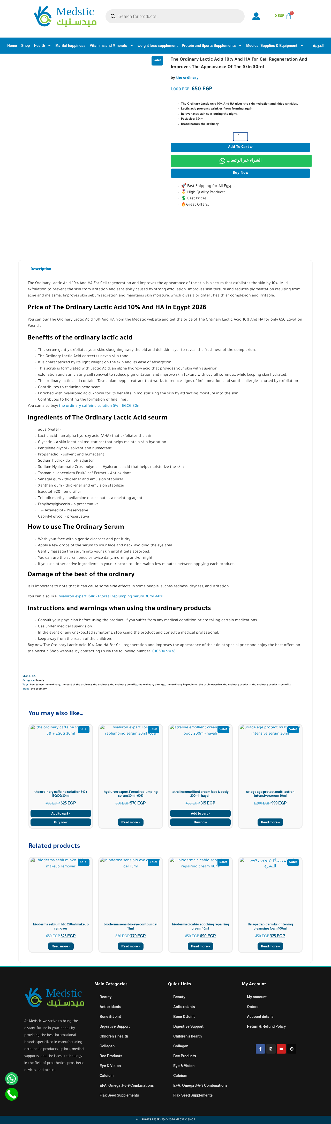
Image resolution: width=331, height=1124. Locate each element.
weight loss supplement (158, 45)
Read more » (130, 822)
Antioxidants (110, 1007)
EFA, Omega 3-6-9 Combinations (127, 1085)
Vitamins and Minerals (108, 45)
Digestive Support (115, 1026)
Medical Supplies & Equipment (271, 45)
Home (12, 45)
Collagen (107, 1046)
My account (257, 997)
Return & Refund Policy (266, 1026)
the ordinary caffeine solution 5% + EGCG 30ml (100, 406)
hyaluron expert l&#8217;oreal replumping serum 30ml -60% (111, 597)
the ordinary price (210, 685)
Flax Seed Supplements (119, 1095)
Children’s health (114, 1036)
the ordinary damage (151, 685)
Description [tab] (41, 269)
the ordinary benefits (123, 685)
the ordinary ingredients (182, 685)
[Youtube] (281, 1049)
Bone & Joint (110, 1016)
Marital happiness (70, 45)
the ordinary (187, 78)
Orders (253, 1007)
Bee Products (111, 1056)
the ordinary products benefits (271, 685)
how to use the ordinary (45, 685)
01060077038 (164, 652)
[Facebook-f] (260, 1049)
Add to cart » (240, 147)
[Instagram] (270, 1049)
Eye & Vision (110, 1066)
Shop (25, 45)
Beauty (39, 680)
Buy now (240, 173)
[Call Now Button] (11, 1094)
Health (39, 45)
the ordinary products (237, 685)
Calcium (107, 1076)
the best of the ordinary (77, 685)
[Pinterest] (291, 1049)
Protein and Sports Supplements (209, 45)
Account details (260, 1016)
